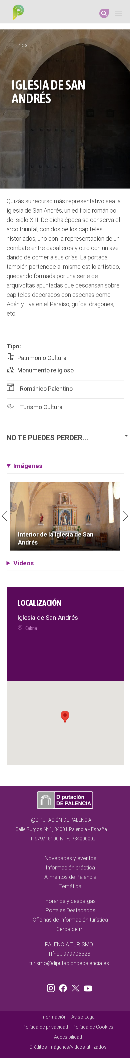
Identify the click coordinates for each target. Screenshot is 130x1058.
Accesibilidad (68, 1037)
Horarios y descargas (70, 901)
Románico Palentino (46, 388)
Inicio (22, 45)
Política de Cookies (93, 1027)
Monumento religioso (45, 370)
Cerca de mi (70, 929)
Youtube (87, 986)
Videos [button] (23, 563)
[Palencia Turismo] (17, 13)
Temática (70, 886)
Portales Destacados (70, 910)
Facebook (64, 986)
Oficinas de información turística (70, 920)
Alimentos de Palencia (70, 877)
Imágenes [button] (27, 466)
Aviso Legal (83, 1017)
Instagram (52, 986)
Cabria (31, 628)
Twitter (76, 986)
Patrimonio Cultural (42, 357)
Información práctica (70, 867)
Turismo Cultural (42, 406)
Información (53, 1017)
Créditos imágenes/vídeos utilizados (68, 1047)
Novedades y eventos (70, 858)
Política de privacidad (45, 1027)
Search (104, 13)
